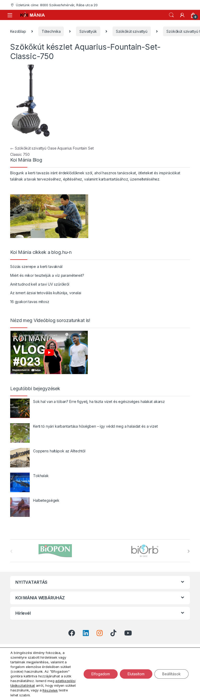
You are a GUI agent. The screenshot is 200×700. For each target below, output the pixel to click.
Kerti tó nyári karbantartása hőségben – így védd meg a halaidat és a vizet (95, 426)
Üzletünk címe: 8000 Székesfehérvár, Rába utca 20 (57, 5)
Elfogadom (100, 673)
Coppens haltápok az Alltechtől (59, 451)
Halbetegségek (46, 500)
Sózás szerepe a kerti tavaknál (36, 266)
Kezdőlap (18, 31)
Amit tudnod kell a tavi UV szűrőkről (39, 284)
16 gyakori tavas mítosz (29, 301)
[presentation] (189, 551)
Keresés (171, 15)
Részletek (50, 690)
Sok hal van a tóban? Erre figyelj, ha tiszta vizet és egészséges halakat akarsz (99, 401)
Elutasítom (136, 673)
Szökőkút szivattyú (131, 31)
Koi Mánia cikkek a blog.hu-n (41, 252)
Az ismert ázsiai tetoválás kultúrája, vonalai (45, 293)
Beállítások (171, 673)
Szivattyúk (88, 31)
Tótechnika (51, 31)
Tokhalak (41, 475)
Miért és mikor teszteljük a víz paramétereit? (47, 275)
